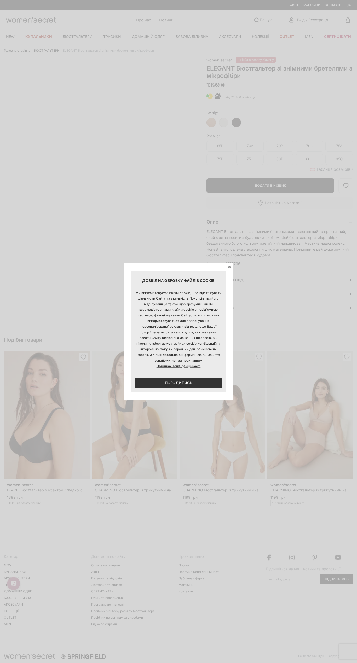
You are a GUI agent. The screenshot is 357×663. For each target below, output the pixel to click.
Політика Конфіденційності (179, 366)
